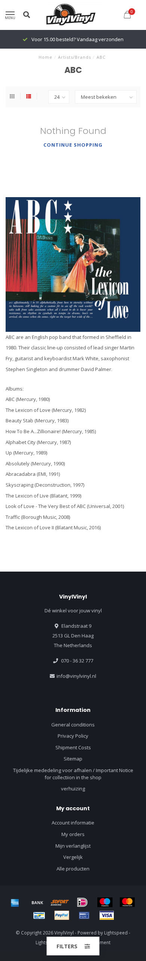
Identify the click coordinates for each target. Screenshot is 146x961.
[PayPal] (61, 915)
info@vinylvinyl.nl (76, 676)
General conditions (73, 724)
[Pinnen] (84, 915)
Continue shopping (73, 144)
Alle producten (73, 868)
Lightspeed (116, 933)
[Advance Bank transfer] (37, 902)
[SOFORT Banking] (60, 902)
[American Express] (15, 902)
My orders (73, 834)
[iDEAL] (82, 902)
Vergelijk (73, 857)
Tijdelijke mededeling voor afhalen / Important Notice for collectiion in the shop (73, 774)
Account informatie (73, 822)
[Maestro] (104, 902)
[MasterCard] (127, 902)
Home (45, 57)
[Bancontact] (39, 915)
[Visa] (106, 915)
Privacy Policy (73, 735)
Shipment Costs (73, 747)
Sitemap (73, 758)
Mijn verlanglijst (73, 845)
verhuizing (73, 788)
